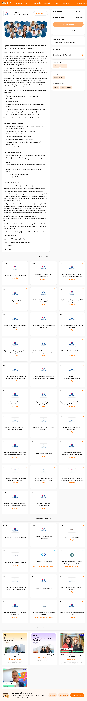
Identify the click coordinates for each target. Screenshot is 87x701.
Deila (73, 31)
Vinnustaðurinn (39, 13)
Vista (65, 31)
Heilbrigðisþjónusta (59, 77)
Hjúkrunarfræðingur (65, 87)
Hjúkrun (56, 87)
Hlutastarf (63, 66)
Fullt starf (56, 66)
